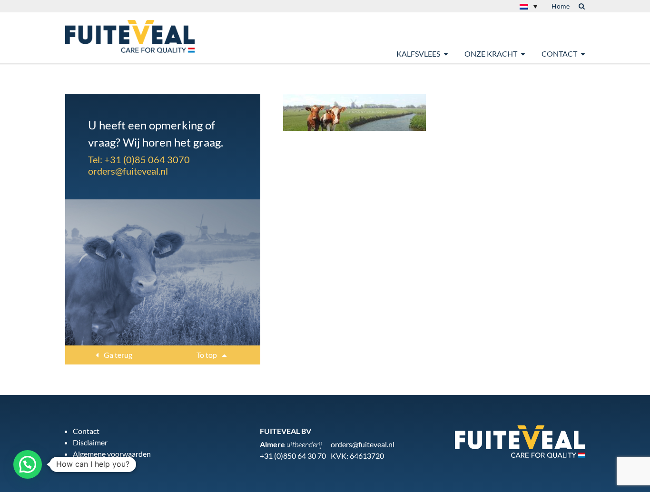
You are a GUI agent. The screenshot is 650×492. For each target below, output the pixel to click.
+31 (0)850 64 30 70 (293, 455)
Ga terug (117, 354)
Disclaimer (90, 442)
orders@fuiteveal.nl (128, 171)
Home (561, 6)
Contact (559, 53)
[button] (27, 464)
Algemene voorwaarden (112, 453)
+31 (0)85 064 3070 (147, 159)
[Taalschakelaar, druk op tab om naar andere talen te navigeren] (528, 6)
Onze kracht (490, 53)
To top (207, 354)
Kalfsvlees (418, 53)
